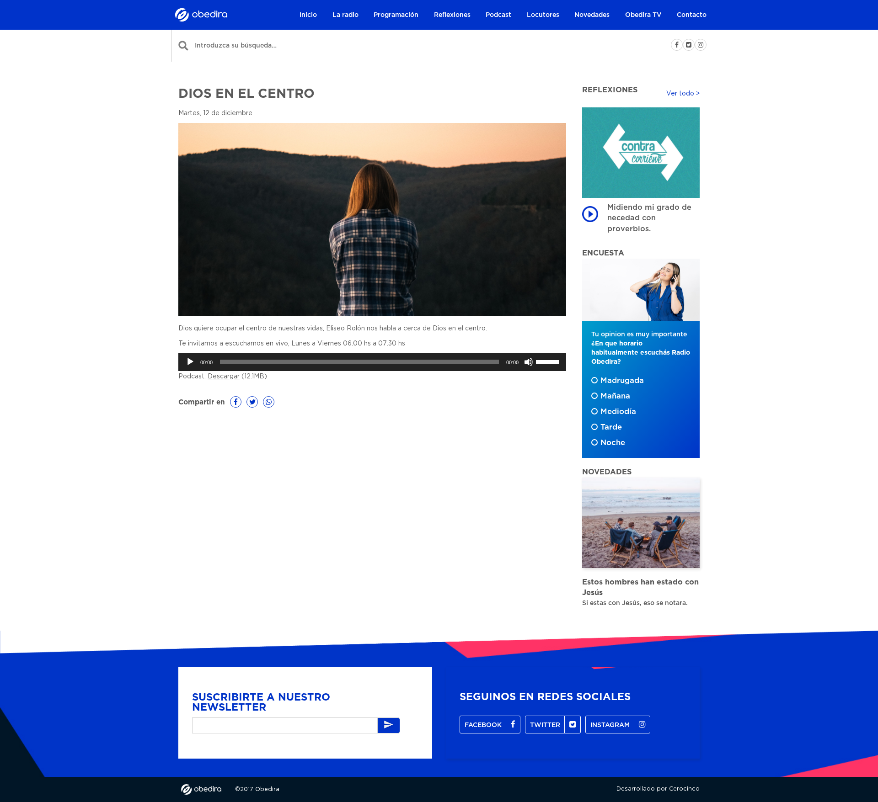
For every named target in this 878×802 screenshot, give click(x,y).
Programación (396, 15)
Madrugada (622, 380)
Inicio (308, 15)
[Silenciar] (528, 361)
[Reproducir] (190, 361)
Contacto (692, 15)
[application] (372, 362)
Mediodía (618, 411)
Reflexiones (452, 15)
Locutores (543, 15)
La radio (345, 15)
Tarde (611, 427)
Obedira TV (643, 15)
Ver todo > (683, 93)
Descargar (224, 376)
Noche (612, 442)
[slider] (549, 361)
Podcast (498, 15)
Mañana (615, 396)
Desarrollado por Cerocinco (658, 789)
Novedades (592, 15)
